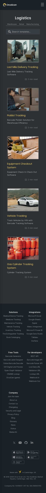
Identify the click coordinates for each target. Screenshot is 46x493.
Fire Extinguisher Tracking (13, 334)
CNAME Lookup (13, 374)
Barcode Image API (34, 360)
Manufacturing (32, 24)
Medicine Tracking (13, 319)
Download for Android (33, 452)
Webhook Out (34, 381)
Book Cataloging (13, 337)
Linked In (31, 442)
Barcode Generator (13, 356)
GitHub (26, 442)
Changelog (13, 407)
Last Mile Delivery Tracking (22, 67)
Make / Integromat (34, 327)
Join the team (13, 396)
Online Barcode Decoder (13, 363)
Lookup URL (34, 374)
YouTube (20, 442)
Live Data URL (34, 367)
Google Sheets (35, 319)
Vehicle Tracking (17, 216)
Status (13, 428)
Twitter (14, 442)
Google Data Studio (34, 334)
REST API (34, 356)
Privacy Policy (13, 414)
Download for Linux (18, 462)
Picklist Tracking (16, 115)
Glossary (13, 421)
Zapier (34, 323)
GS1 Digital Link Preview (13, 367)
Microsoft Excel (34, 316)
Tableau (34, 337)
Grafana (34, 341)
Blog (13, 418)
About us (13, 400)
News (13, 425)
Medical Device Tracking (13, 316)
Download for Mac (33, 457)
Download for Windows (18, 457)
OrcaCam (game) (13, 378)
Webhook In (34, 378)
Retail (21, 24)
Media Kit (13, 432)
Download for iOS (18, 452)
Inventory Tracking (13, 330)
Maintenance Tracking (13, 323)
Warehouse (12, 24)
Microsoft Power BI (34, 330)
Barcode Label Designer (13, 360)
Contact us (13, 404)
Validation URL (34, 370)
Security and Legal (13, 411)
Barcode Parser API (34, 363)
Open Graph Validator (13, 370)
